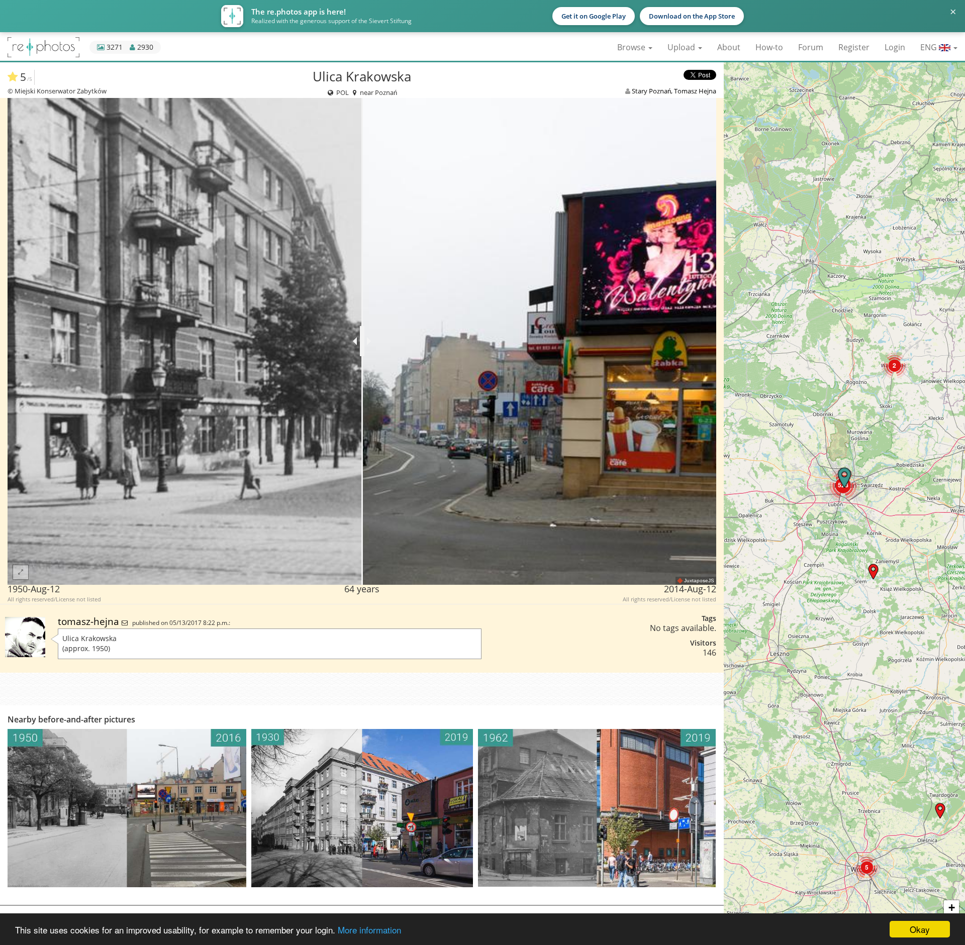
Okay (920, 929)
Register (854, 47)
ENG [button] (929, 47)
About (728, 47)
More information (369, 929)
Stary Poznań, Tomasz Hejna (674, 90)
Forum (810, 47)
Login (895, 47)
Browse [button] (632, 47)
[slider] (362, 341)
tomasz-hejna (90, 621)
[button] (940, 810)
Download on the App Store (692, 16)
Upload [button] (682, 47)
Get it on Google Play (593, 16)
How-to (769, 47)
